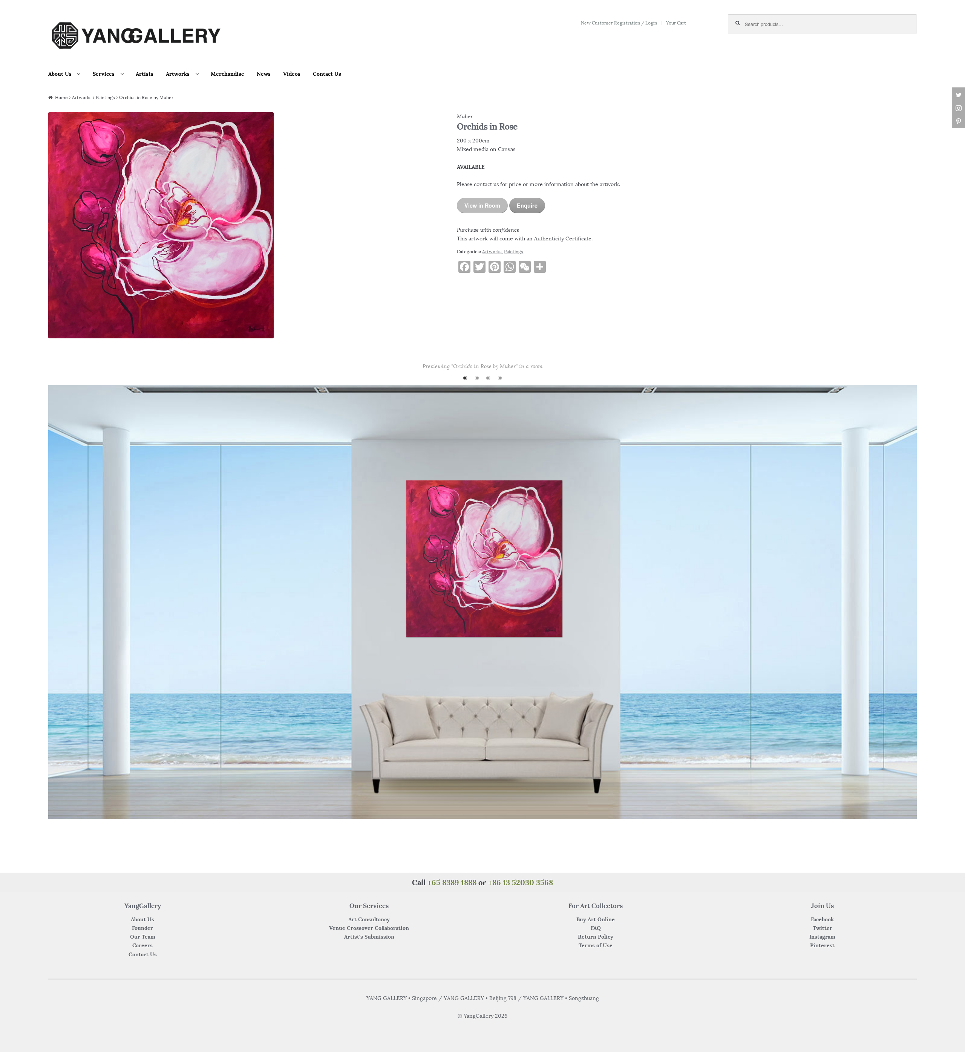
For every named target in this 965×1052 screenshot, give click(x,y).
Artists (144, 73)
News (264, 73)
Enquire (527, 205)
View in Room (482, 205)
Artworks (178, 73)
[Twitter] (958, 95)
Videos (291, 73)
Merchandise (227, 73)
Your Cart (676, 23)
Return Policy (595, 936)
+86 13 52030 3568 (520, 882)
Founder (142, 928)
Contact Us (327, 73)
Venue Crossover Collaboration (369, 928)
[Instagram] (958, 108)
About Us (60, 73)
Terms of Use (596, 945)
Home (61, 97)
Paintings (105, 97)
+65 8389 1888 (451, 882)
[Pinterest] (958, 121)
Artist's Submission (369, 936)
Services (104, 73)
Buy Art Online (595, 919)
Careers (142, 945)
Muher (465, 116)
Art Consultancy (369, 919)
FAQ (596, 928)
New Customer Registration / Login (619, 23)
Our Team (142, 936)
